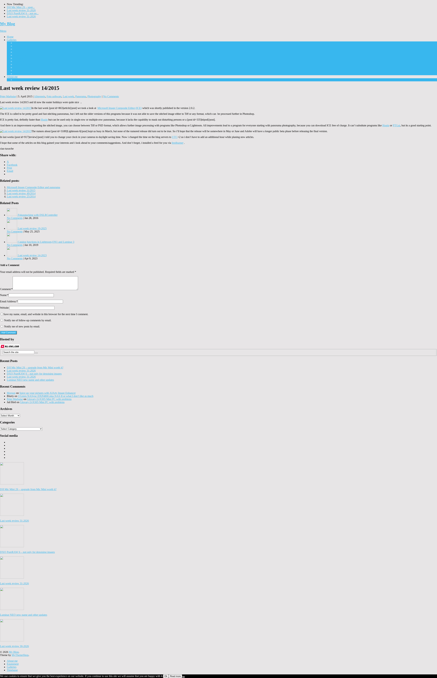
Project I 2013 (21, 42)
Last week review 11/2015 (21, 190)
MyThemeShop (20, 655)
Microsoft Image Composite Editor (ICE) (119, 108)
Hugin (44, 119)
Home (10, 36)
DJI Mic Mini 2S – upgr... (21, 7)
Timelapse (19, 73)
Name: (4, 295)
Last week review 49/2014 (21, 193)
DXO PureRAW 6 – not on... (23, 13)
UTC (175, 137)
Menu (3, 31)
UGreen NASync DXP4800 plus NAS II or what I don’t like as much (55, 396)
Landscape (19, 58)
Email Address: (9, 301)
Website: (4, 307)
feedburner (177, 142)
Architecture (20, 46)
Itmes (16, 52)
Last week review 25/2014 (21, 196)
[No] (183, 676)
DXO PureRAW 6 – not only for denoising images (34, 373)
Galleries (11, 39)
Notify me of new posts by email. (22, 326)
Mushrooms (20, 55)
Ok (165, 676)
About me (12, 76)
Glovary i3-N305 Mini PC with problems (49, 399)
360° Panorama (22, 64)
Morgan (11, 393)
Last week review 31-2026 (21, 10)
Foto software (54, 96)
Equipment (19, 79)
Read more (175, 676)
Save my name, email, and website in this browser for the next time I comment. (45, 314)
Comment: (6, 289)
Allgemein (39, 96)
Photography (94, 96)
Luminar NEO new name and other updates (30, 379)
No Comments (111, 96)
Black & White (22, 49)
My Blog (7, 23)
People (17, 67)
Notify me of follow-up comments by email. (27, 320)
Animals (18, 70)
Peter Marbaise (8, 96)
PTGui (396, 125)
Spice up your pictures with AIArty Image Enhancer (47, 393)
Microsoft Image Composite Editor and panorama (33, 187)
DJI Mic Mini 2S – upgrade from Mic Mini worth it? (35, 367)
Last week (68, 96)
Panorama (19, 61)
